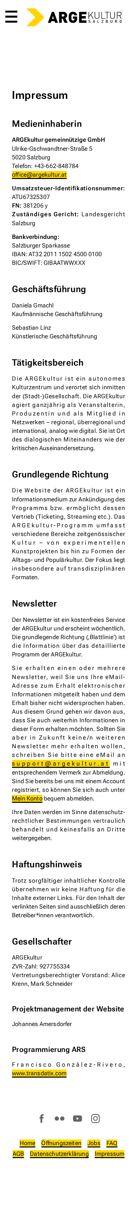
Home (28, 1142)
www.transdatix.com (39, 1073)
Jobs (93, 1142)
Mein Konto (27, 798)
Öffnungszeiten (61, 1142)
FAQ (112, 1142)
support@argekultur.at (61, 763)
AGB (18, 1153)
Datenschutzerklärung (59, 1153)
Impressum (110, 1153)
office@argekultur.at (39, 174)
